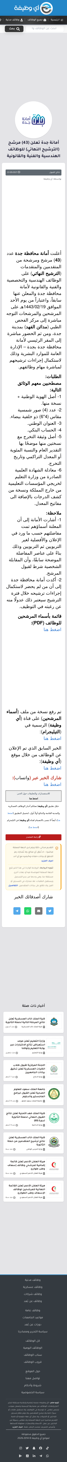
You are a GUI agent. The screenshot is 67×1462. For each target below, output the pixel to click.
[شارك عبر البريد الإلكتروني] (38, 911)
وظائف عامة (32, 1310)
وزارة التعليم (37, 1053)
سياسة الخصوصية (32, 1392)
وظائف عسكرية (32, 1287)
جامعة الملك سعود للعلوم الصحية (30, 1101)
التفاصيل (13, 886)
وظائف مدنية (33, 1280)
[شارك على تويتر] (50, 911)
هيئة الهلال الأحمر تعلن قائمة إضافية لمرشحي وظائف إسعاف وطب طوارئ (26, 1165)
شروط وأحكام (32, 1385)
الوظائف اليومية (32, 1348)
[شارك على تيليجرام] (16, 911)
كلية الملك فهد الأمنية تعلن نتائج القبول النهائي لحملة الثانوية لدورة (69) (25, 1117)
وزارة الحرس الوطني (34, 1149)
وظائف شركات (33, 1294)
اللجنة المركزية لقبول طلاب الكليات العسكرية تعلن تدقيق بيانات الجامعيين (27, 1069)
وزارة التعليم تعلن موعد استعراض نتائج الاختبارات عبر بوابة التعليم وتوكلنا (27, 1045)
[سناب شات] (33, 1448)
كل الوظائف (32, 1341)
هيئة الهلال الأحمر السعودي (31, 1173)
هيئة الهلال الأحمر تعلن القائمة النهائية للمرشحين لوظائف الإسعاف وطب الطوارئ (27, 1189)
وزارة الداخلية (37, 1125)
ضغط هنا (33, 827)
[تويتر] (27, 1448)
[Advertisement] (33, 66)
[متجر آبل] (27, 1456)
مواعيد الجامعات (33, 1317)
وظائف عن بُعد (33, 1301)
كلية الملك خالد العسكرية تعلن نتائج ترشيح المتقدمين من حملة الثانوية (26, 1141)
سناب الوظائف (33, 1355)
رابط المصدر (32, 837)
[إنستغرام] (20, 1448)
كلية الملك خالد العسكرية (32, 1027)
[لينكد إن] (33, 1456)
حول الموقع (32, 1371)
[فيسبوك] (40, 1448)
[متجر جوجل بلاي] (20, 1456)
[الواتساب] (47, 1456)
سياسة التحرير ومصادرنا (32, 1331)
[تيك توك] (47, 1448)
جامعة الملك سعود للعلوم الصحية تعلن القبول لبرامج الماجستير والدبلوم (29, 1093)
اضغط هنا (52, 629)
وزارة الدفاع (37, 1077)
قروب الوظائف (33, 1362)
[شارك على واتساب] (27, 911)
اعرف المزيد (47, 861)
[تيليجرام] (40, 1456)
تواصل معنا (32, 1378)
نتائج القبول (54, 172)
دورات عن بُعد (32, 1324)
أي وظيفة (37, 1438)
